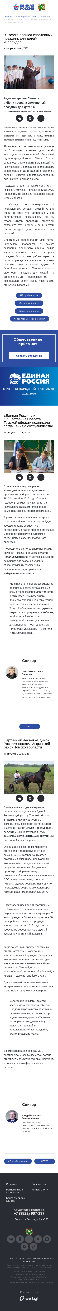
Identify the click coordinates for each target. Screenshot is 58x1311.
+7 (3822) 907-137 (29, 1213)
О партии (11, 1184)
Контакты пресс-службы (15, 1199)
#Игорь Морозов (29, 295)
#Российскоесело (18, 1161)
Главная (8, 16)
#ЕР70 (29, 726)
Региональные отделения (14, 1191)
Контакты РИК (39, 1189)
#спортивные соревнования (29, 318)
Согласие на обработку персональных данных (29, 1282)
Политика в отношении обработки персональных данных (29, 1278)
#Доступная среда (29, 311)
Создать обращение (29, 355)
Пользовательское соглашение (29, 1271)
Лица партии (38, 1184)
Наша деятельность (26, 16)
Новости (45, 16)
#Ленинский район (29, 303)
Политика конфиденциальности (29, 1274)
